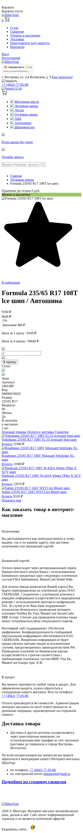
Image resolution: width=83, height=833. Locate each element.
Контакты (17, 47)
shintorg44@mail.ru (56, 774)
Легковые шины (26, 106)
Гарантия (17, 31)
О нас (14, 28)
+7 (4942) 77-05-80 (15, 84)
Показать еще (11, 500)
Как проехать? (62, 77)
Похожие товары (14, 432)
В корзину (9, 362)
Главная (16, 176)
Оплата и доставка (40, 432)
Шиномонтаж (24, 127)
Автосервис (23, 123)
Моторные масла (26, 101)
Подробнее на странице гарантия (34, 781)
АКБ (17, 118)
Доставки (17, 39)
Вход (5, 54)
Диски (19, 110)
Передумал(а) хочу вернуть (30, 43)
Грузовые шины (26, 114)
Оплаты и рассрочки (25, 35)
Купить (7, 444)
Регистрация (11, 58)
